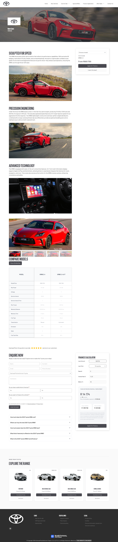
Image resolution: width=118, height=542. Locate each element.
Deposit (80, 371)
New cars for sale (39, 518)
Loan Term (80, 366)
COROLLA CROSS (97, 489)
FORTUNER (20, 489)
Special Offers (76, 3)
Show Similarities (15, 263)
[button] (70, 234)
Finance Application (88, 3)
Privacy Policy (40, 403)
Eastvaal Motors (56, 540)
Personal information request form (93, 523)
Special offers (38, 523)
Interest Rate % (82, 376)
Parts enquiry (63, 520)
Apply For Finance (92, 426)
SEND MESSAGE (14, 407)
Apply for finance (64, 518)
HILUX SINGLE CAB (72, 489)
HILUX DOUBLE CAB (46, 489)
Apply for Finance (92, 66)
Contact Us (110, 3)
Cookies (87, 520)
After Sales (99, 3)
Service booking (64, 523)
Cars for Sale (64, 3)
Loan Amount (81, 361)
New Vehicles (54, 3)
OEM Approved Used (40, 520)
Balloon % (80, 382)
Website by (81, 540)
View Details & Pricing (20, 494)
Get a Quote (20, 498)
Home (46, 3)
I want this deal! (92, 70)
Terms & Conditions (31, 403)
